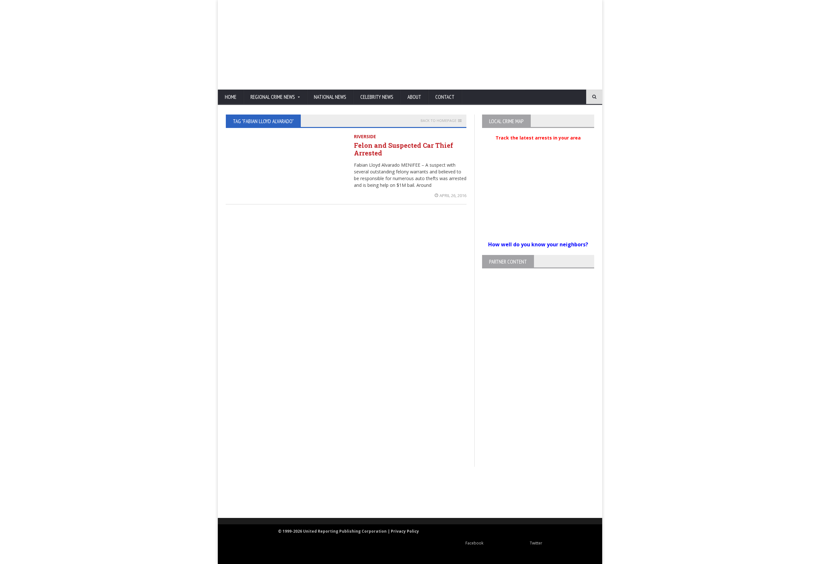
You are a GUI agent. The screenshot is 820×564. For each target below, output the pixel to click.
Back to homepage (438, 121)
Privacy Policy (405, 531)
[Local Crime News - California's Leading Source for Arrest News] (283, 493)
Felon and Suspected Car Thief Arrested (403, 149)
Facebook (474, 543)
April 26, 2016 (452, 195)
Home (230, 96)
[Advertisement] (478, 45)
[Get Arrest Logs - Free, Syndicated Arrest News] (346, 499)
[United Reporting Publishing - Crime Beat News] (240, 493)
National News (330, 96)
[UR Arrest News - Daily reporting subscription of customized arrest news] (505, 493)
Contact (445, 96)
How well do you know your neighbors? (538, 244)
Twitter (536, 543)
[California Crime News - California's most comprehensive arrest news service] (422, 499)
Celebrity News (376, 96)
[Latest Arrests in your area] (538, 145)
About (414, 96)
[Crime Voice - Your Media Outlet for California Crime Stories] (569, 493)
